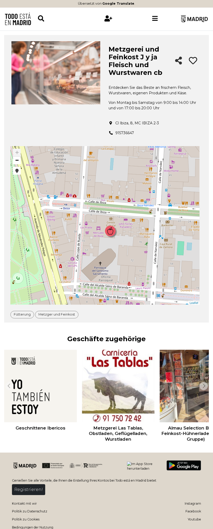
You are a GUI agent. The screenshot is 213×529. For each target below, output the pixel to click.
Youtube (194, 519)
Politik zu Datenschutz (29, 511)
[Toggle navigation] (155, 18)
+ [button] (17, 152)
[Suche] (61, 18)
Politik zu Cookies (25, 519)
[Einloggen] (108, 18)
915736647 (124, 133)
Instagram (193, 503)
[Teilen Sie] (178, 61)
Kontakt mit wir (24, 503)
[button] (17, 171)
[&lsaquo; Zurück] (9, 386)
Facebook (193, 511)
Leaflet (194, 303)
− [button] (17, 160)
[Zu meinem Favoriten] (193, 60)
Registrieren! (28, 489)
